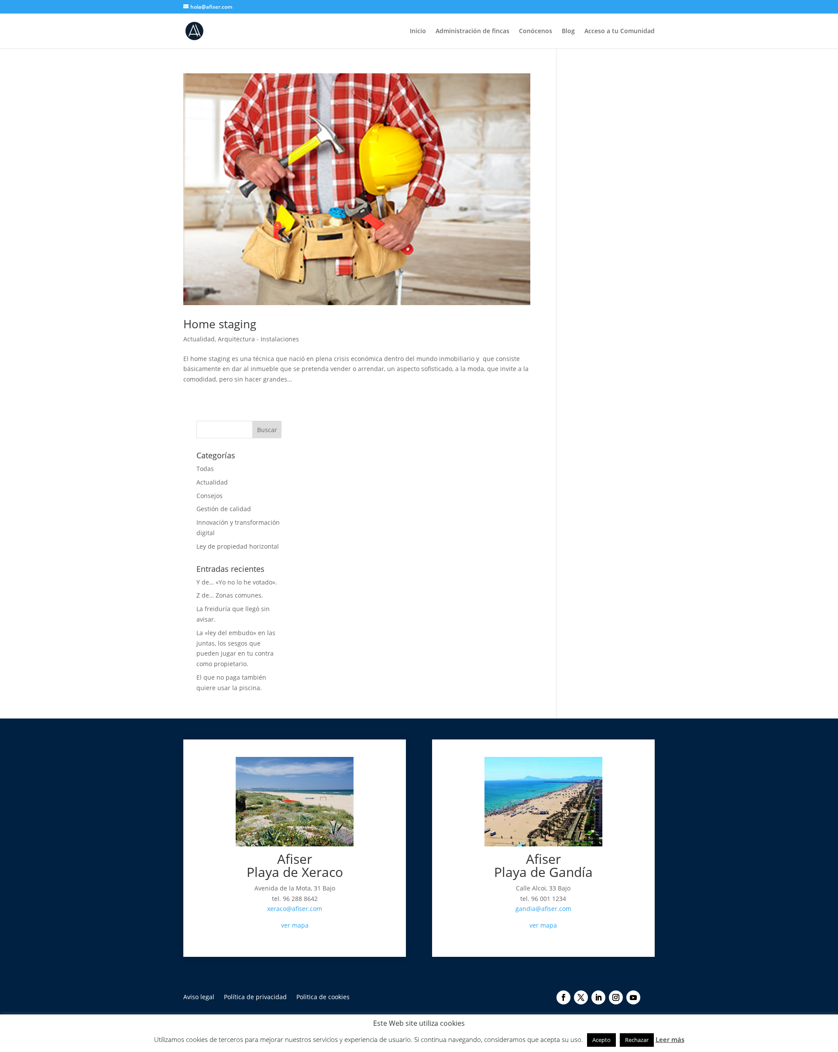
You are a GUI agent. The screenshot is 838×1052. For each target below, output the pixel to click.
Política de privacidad (255, 997)
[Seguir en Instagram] (616, 997)
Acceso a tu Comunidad (619, 31)
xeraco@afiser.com (294, 908)
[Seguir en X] (581, 997)
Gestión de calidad (223, 509)
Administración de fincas (472, 31)
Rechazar (637, 1040)
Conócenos (535, 31)
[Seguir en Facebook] (563, 997)
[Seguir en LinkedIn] (598, 997)
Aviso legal (198, 997)
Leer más (670, 1039)
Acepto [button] (601, 1040)
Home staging (219, 324)
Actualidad (199, 339)
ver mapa (295, 925)
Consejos (209, 496)
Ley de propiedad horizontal (237, 546)
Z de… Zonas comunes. (229, 595)
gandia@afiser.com (543, 908)
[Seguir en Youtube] (633, 997)
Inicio (418, 31)
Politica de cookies (323, 997)
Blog (568, 31)
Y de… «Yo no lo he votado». (236, 582)
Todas (205, 468)
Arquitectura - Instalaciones (258, 339)
